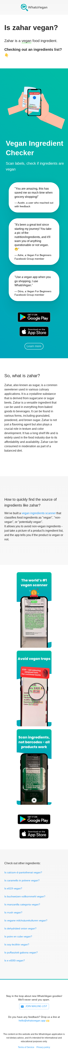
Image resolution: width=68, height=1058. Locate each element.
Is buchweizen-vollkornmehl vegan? (24, 896)
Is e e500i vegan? (14, 960)
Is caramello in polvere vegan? (22, 880)
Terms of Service (26, 1047)
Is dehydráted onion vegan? (20, 928)
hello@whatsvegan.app (32, 1020)
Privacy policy (43, 1047)
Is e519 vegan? (13, 888)
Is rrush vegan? (13, 912)
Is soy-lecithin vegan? (16, 944)
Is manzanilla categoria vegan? (22, 904)
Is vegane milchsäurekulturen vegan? (25, 920)
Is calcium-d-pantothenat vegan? (23, 872)
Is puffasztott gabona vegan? (21, 952)
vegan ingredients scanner (39, 513)
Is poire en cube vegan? (18, 936)
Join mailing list (36, 1006)
